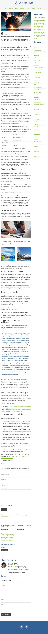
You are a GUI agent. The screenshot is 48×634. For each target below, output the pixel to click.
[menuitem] (6, 8)
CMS (35, 62)
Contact (39, 8)
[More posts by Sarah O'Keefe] (2, 33)
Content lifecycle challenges (24, 525)
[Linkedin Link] (21, 627)
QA (35, 131)
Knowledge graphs (37, 109)
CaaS (35, 52)
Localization (36, 119)
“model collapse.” (21, 81)
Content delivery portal (38, 67)
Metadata (36, 121)
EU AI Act (15, 309)
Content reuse (37, 79)
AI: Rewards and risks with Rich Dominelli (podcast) (7, 526)
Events (28, 8)
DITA (35, 84)
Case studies (36, 55)
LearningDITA (37, 114)
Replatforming (37, 134)
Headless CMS (37, 99)
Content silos (36, 82)
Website (2, 609)
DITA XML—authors (38, 92)
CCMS (35, 57)
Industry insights (18, 36)
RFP (35, 136)
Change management (38, 60)
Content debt (36, 65)
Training (35, 148)
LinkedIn (16, 564)
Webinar (36, 153)
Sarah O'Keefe (7, 32)
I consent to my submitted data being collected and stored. (13, 507)
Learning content (37, 111)
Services (11, 8)
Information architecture (39, 104)
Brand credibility (37, 47)
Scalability (36, 139)
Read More (4, 529)
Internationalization (38, 106)
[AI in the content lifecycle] (16, 22)
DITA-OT (36, 94)
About (33, 8)
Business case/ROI (37, 50)
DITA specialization (38, 87)
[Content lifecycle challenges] (24, 519)
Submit (4, 509)
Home (6, 8)
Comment (3, 585)
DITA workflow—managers (39, 89)
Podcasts (36, 129)
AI (2, 36)
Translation (36, 151)
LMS (35, 116)
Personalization (37, 126)
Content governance (38, 69)
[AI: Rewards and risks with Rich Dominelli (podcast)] (8, 519)
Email (2, 604)
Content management (9, 36)
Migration (36, 124)
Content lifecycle (37, 72)
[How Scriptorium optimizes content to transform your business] (8, 538)
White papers (26, 36)
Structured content (38, 141)
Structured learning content (39, 143)
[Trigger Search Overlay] (43, 8)
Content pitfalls (37, 77)
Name (2, 599)
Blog (16, 8)
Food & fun (36, 97)
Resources (22, 8)
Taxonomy (36, 146)
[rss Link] (26, 627)
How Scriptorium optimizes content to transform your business (8, 546)
